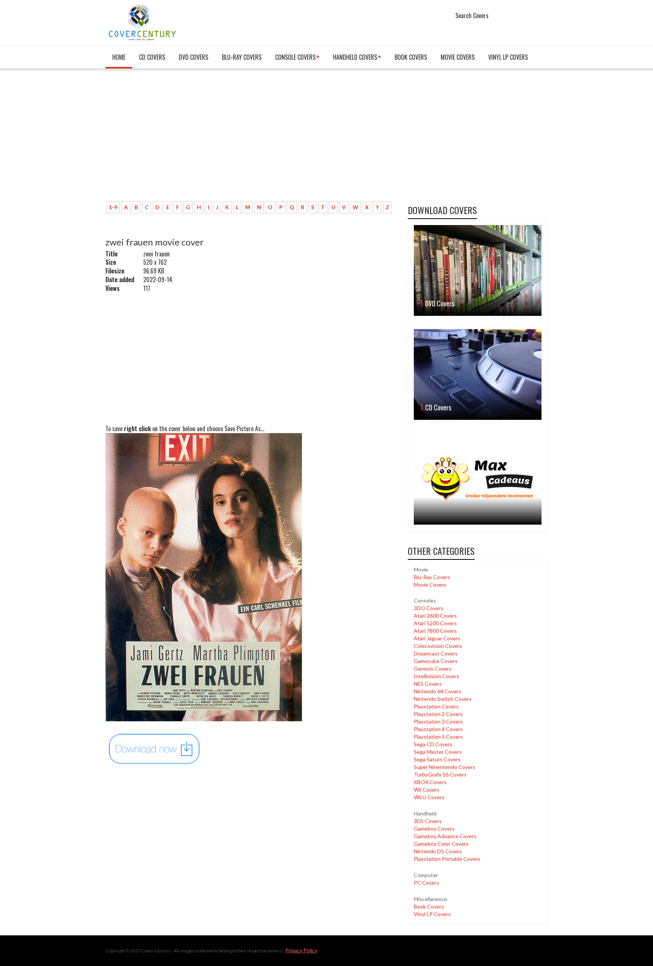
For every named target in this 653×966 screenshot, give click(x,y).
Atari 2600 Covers (435, 615)
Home (118, 57)
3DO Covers (428, 608)
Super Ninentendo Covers (444, 767)
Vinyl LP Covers (508, 57)
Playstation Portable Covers (447, 859)
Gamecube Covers (436, 661)
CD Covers (152, 57)
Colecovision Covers (438, 646)
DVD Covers (193, 57)
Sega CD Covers (433, 744)
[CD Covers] (478, 374)
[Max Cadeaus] (478, 478)
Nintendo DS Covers (438, 851)
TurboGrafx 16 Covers (440, 774)
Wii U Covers (429, 797)
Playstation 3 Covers (438, 721)
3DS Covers (428, 821)
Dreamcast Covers (436, 653)
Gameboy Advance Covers (445, 836)
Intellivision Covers (436, 676)
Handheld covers (355, 57)
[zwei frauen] (154, 748)
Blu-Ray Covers (242, 57)
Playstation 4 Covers (438, 729)
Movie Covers (458, 57)
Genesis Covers (433, 668)
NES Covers (428, 683)
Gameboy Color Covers (441, 843)
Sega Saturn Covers (437, 759)
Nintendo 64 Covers (437, 691)
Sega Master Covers (438, 752)
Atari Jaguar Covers (437, 638)
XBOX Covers (430, 782)
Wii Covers (426, 789)
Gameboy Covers (434, 828)
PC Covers (426, 882)
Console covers (295, 57)
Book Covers (411, 57)
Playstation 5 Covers (438, 736)
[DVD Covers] (478, 270)
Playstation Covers (436, 706)
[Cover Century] (143, 22)
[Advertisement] (250, 139)
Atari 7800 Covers (435, 630)
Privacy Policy (301, 950)
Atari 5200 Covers (435, 623)
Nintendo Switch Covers (443, 699)
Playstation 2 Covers (438, 714)
